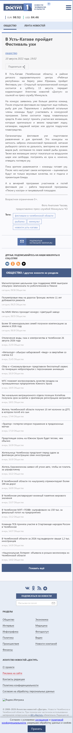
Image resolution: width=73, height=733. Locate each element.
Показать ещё (36, 568)
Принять (36, 729)
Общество (11, 53)
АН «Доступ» (36, 715)
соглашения (41, 719)
